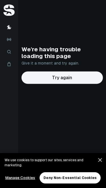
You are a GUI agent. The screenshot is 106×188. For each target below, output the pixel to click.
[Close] (100, 160)
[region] (53, 170)
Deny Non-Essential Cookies (70, 178)
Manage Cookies (20, 177)
